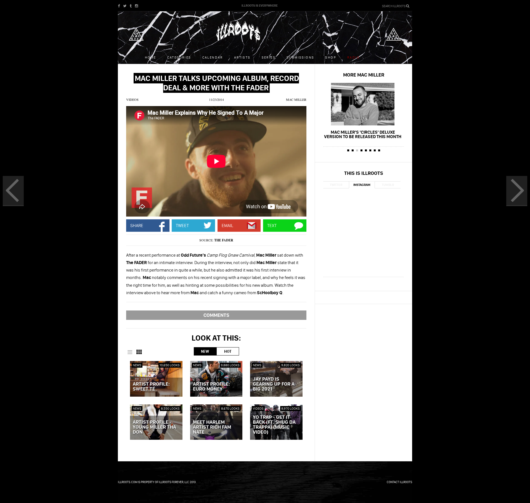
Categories (179, 57)
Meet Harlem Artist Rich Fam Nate (212, 427)
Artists (242, 57)
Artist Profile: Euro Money (211, 386)
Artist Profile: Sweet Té (151, 386)
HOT (227, 351)
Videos (132, 99)
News (137, 365)
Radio (353, 57)
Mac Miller (296, 99)
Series (268, 57)
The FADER (223, 240)
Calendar (212, 57)
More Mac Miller (363, 75)
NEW (205, 351)
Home (150, 57)
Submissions (300, 57)
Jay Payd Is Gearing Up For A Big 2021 (274, 384)
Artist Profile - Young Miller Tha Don (154, 427)
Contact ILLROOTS (399, 482)
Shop (330, 57)
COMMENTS (216, 315)
